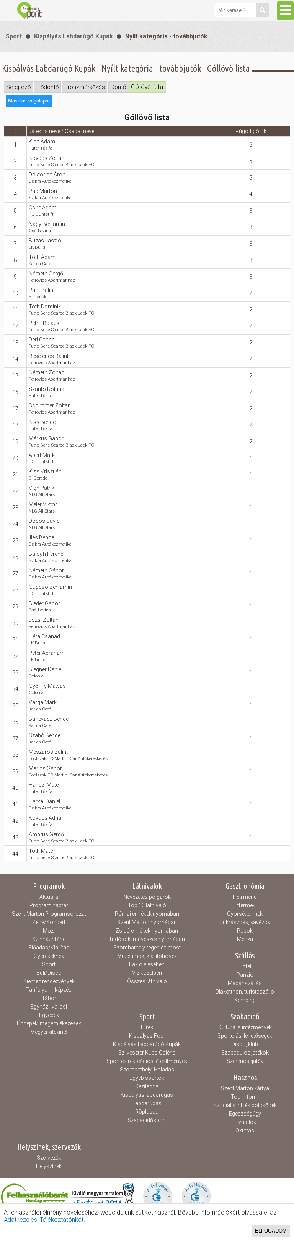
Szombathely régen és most (147, 947)
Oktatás (244, 1130)
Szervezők (49, 1158)
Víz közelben (147, 973)
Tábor (49, 998)
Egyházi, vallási (49, 1007)
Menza (245, 939)
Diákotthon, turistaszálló (245, 992)
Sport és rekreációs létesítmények (146, 1061)
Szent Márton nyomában (147, 922)
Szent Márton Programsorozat (49, 914)
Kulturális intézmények (245, 1027)
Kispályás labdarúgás (147, 1095)
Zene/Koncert (48, 922)
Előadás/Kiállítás (49, 947)
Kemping (245, 1000)
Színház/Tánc (49, 939)
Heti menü (245, 897)
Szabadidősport (146, 1120)
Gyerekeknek (49, 956)
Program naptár (48, 905)
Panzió (245, 975)
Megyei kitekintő (49, 1032)
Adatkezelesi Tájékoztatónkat (43, 1219)
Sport (14, 36)
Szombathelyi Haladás (147, 1069)
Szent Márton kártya (245, 1088)
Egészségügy (245, 1114)
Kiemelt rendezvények (49, 981)
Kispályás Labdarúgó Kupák (73, 36)
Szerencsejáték (245, 1061)
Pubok (245, 931)
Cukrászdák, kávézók (244, 922)
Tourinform (245, 1097)
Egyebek (49, 1015)
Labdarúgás (147, 1103)
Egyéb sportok (146, 1078)
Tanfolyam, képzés (49, 990)
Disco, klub (245, 1044)
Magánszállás (245, 983)
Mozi (49, 931)
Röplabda (146, 1112)
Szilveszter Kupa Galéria (147, 1053)
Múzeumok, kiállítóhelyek (147, 956)
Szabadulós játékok (245, 1053)
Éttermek (244, 905)
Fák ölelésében (147, 964)
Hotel (244, 966)
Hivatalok (245, 1122)
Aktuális (49, 897)
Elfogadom (271, 1231)
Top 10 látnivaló (147, 905)
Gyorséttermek (245, 914)
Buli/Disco (49, 973)
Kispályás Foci (147, 1036)
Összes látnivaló (147, 981)
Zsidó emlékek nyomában (147, 931)
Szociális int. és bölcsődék (245, 1105)
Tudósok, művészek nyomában (147, 939)
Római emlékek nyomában (147, 914)
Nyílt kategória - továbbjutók (166, 36)
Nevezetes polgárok (147, 897)
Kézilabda (146, 1086)
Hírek (147, 1027)
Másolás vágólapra (29, 101)
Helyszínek (49, 1166)
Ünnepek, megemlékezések (49, 1023)
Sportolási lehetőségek (244, 1036)
